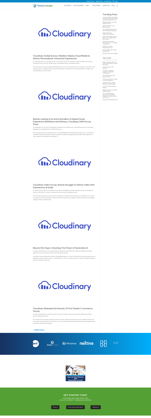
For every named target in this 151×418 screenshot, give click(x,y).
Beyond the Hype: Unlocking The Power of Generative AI (60, 248)
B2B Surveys (52, 61)
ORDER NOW (95, 407)
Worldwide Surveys (74, 63)
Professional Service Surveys (41, 63)
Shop (87, 5)
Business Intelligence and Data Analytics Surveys (71, 190)
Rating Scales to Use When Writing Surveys (110, 90)
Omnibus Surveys (90, 1)
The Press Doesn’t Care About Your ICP (109, 76)
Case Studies (96, 5)
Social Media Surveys (63, 63)
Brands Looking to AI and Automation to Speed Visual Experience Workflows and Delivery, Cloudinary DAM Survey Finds (62, 122)
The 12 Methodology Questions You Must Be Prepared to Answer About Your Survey (110, 95)
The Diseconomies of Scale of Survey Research (110, 80)
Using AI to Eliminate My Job (110, 99)
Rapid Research (99, 1)
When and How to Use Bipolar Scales (109, 26)
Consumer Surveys (56, 314)
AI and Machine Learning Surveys (57, 127)
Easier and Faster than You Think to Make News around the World (110, 63)
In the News (72, 61)
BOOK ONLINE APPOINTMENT (75, 407)
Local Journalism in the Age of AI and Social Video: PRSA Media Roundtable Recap (110, 18)
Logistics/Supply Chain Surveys (83, 61)
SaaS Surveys (53, 253)
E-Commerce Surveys (62, 61)
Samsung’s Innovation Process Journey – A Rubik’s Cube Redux (110, 43)
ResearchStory (107, 1)
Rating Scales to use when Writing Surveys (110, 23)
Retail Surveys (53, 63)
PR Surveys (67, 5)
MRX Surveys (84, 314)
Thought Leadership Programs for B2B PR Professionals (108, 72)
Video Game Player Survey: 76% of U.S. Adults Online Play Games (110, 38)
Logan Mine (38, 61)
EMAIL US (55, 407)
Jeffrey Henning (39, 190)
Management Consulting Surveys (42, 129)
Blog (113, 5)
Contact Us (106, 5)
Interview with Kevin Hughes (110, 53)
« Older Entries (39, 330)
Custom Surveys (78, 5)
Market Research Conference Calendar (108, 33)
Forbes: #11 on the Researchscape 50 (108, 47)
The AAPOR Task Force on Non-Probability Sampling (110, 30)
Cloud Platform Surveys (80, 127)
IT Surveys (47, 192)
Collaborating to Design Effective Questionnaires (109, 83)
